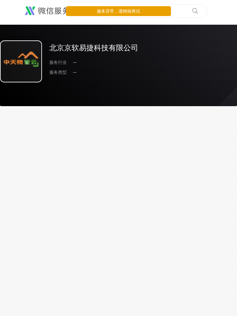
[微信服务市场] (55, 11)
